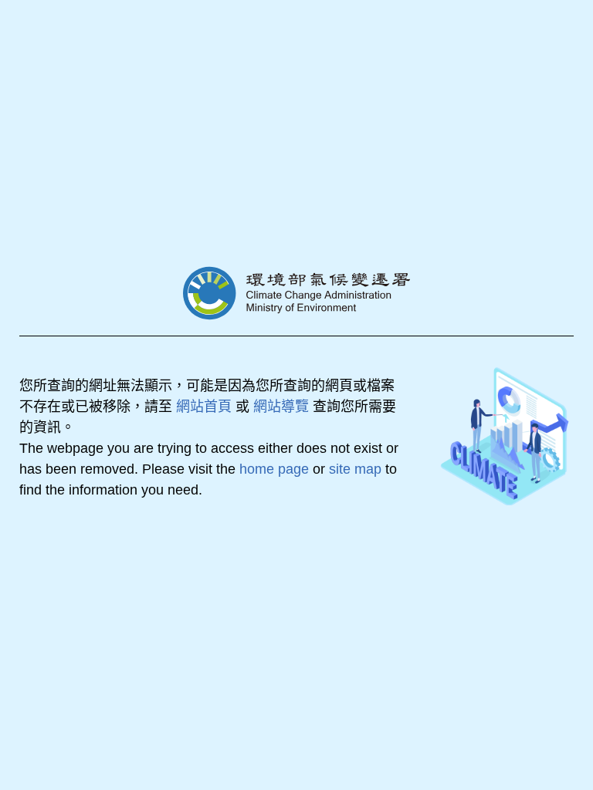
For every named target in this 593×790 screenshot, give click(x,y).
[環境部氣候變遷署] (296, 293)
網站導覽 (281, 406)
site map (355, 469)
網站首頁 (204, 406)
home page (274, 469)
